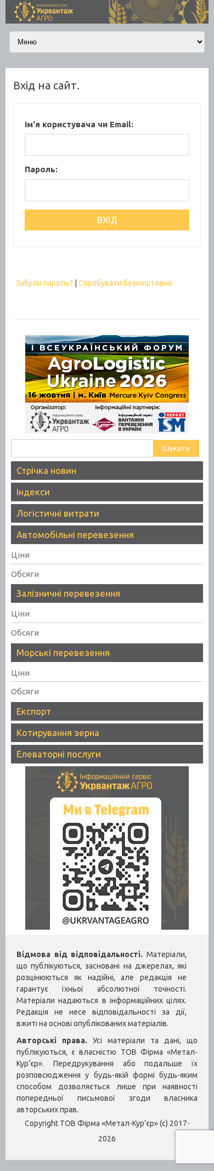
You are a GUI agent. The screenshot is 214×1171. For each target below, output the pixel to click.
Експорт (33, 711)
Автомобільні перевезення (75, 534)
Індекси (33, 491)
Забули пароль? (44, 283)
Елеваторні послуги (58, 754)
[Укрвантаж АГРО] (107, 20)
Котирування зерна (57, 732)
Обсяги (25, 574)
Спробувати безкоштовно (125, 283)
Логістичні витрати (57, 513)
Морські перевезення (63, 652)
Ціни (20, 554)
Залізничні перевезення (68, 593)
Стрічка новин (46, 470)
